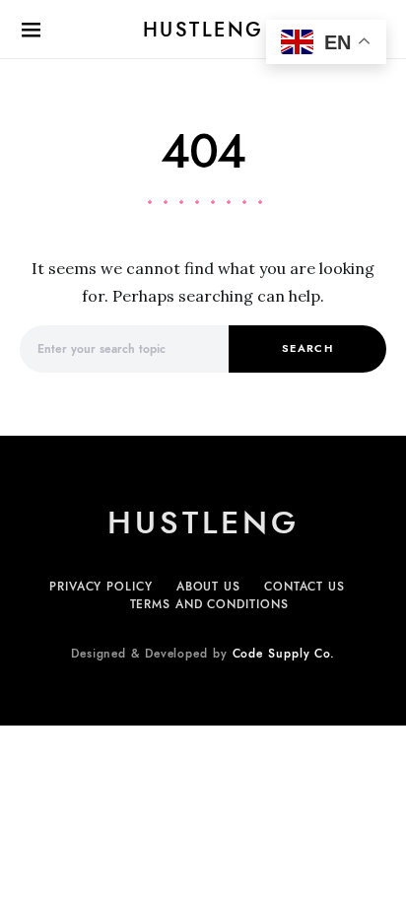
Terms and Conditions (209, 604)
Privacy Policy (101, 586)
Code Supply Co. (284, 653)
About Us (208, 586)
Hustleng (203, 29)
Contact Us (304, 586)
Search (307, 348)
